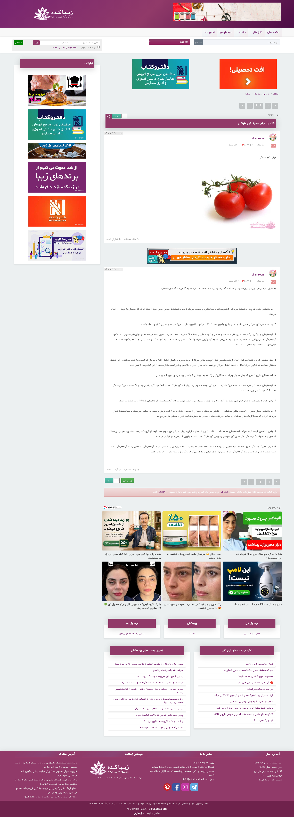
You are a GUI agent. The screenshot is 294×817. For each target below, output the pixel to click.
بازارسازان (139, 813)
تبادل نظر (257, 32)
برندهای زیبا (226, 32)
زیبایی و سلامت (261, 94)
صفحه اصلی (273, 32)
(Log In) (162, 492)
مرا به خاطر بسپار (89, 47)
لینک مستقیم (130, 239)
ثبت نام (224, 492)
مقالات (242, 32)
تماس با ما (210, 32)
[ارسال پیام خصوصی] (274, 145)
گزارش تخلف (111, 239)
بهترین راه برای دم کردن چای (132, 633)
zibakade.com (158, 809)
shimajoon (258, 138)
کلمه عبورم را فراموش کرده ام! (64, 47)
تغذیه (247, 94)
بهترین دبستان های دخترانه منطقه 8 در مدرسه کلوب (118, 778)
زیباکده (276, 94)
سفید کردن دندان (252, 633)
